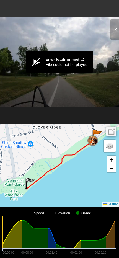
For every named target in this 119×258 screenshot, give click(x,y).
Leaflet (112, 204)
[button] (97, 135)
